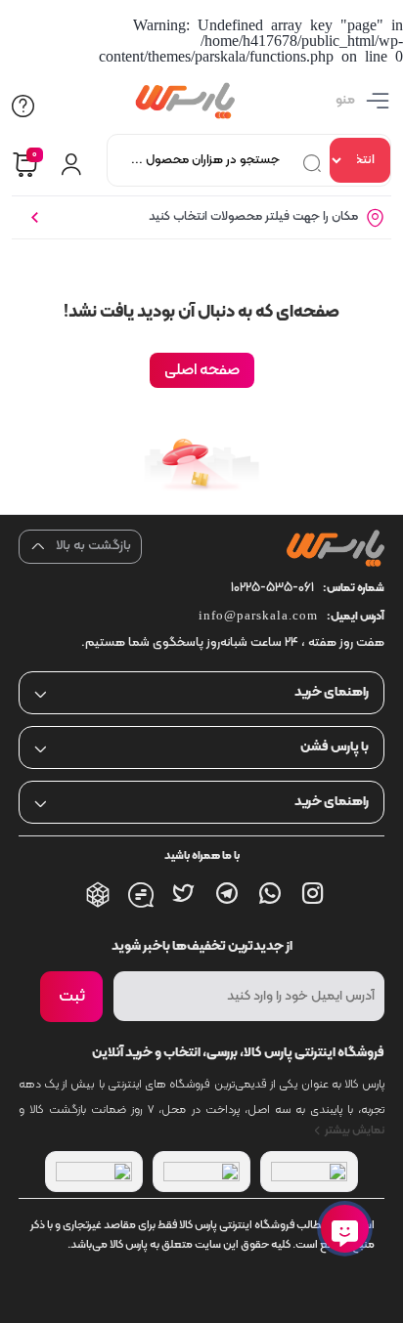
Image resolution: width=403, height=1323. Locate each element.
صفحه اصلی (202, 370)
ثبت (72, 996)
